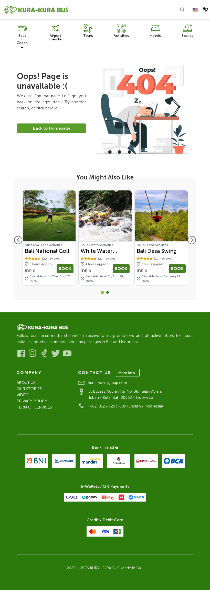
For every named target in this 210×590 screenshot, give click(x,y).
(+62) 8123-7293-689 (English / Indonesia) (125, 406)
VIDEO (23, 395)
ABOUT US (26, 382)
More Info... (127, 373)
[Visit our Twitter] (55, 353)
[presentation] (18, 240)
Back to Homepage (51, 128)
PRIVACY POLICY (32, 401)
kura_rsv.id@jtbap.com (107, 382)
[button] (102, 292)
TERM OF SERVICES (34, 407)
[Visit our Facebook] (21, 353)
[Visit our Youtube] (67, 353)
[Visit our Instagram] (32, 353)
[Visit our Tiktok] (44, 353)
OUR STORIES (29, 389)
